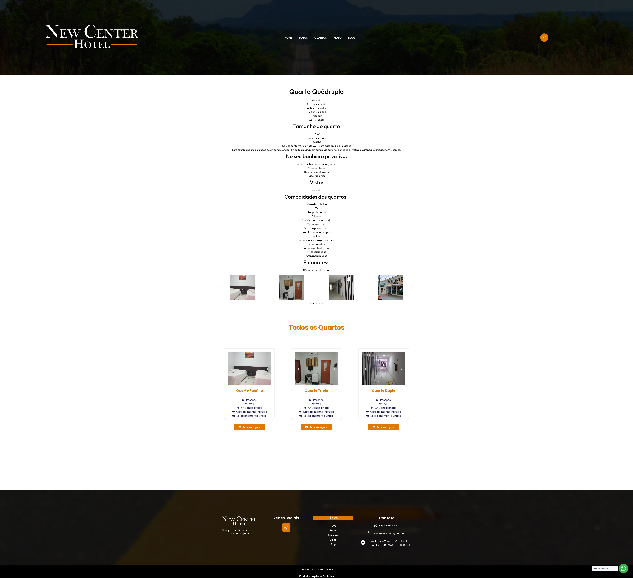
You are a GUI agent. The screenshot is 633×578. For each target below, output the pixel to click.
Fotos (303, 37)
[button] (221, 288)
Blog (351, 37)
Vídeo (337, 37)
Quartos (320, 37)
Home (289, 37)
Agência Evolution (323, 576)
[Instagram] (286, 527)
